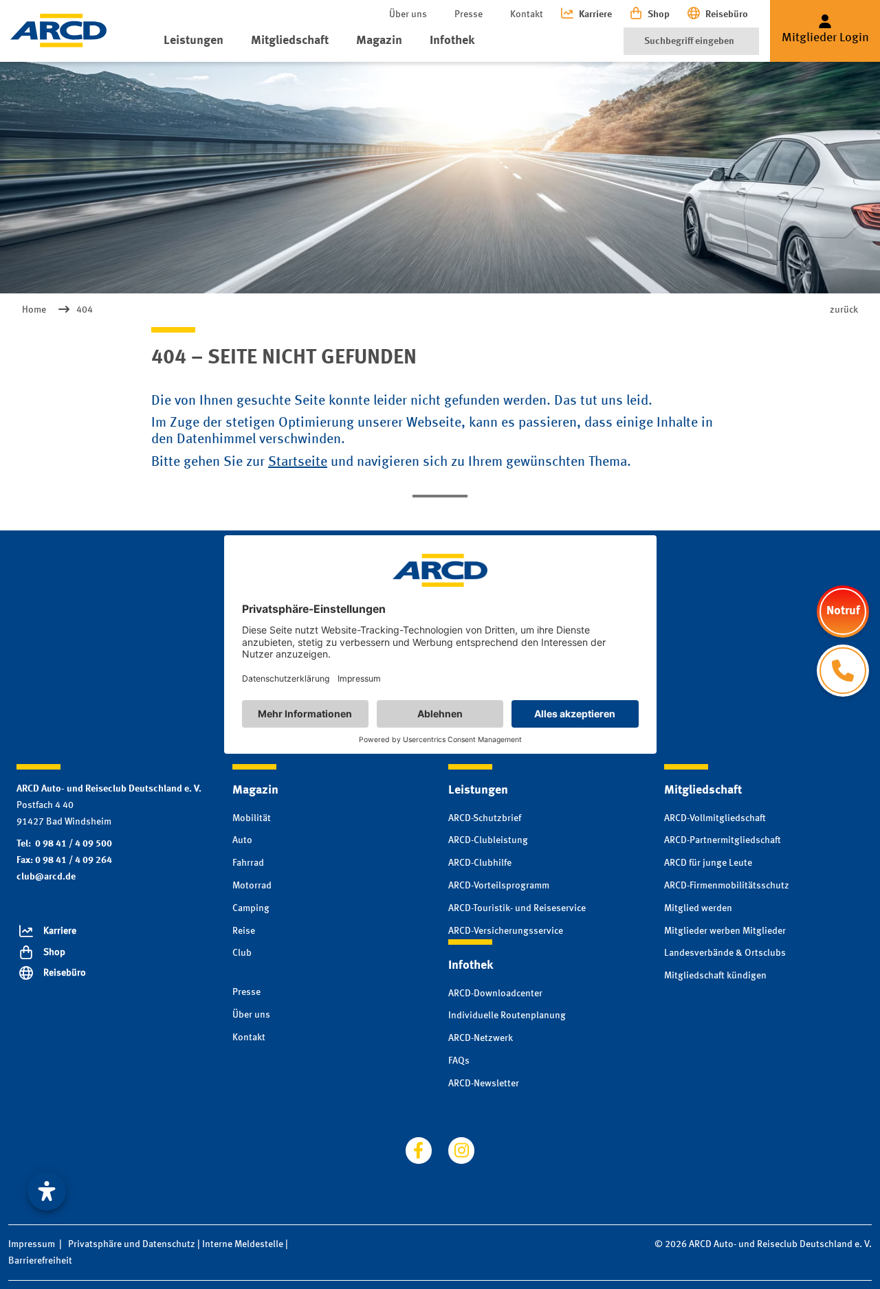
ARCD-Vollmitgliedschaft (715, 818)
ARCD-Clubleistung (488, 840)
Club (242, 953)
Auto (242, 840)
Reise (243, 931)
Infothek (452, 40)
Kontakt (526, 14)
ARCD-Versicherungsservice (505, 931)
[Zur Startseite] (58, 30)
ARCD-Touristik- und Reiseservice (517, 908)
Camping (251, 908)
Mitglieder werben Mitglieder (725, 931)
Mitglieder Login (825, 38)
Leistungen (193, 40)
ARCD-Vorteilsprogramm (498, 885)
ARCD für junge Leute (708, 863)
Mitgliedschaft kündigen (715, 975)
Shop (659, 14)
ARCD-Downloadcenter (495, 993)
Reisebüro (726, 14)
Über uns (408, 14)
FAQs (459, 1061)
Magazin (379, 40)
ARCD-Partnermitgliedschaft (722, 840)
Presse (468, 14)
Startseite (297, 462)
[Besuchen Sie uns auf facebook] (419, 1150)
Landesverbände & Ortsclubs (725, 953)
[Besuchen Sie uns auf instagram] (461, 1150)
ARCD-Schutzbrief (484, 818)
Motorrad (252, 885)
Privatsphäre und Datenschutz (131, 1244)
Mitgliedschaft (290, 40)
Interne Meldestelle (242, 1244)
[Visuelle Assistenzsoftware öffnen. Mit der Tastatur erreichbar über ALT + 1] (47, 1191)
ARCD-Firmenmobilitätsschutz (726, 885)
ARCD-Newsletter (483, 1083)
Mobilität (251, 818)
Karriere (595, 14)
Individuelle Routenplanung (507, 1015)
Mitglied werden (698, 908)
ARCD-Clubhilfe (480, 863)
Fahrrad (248, 863)
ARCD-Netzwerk (480, 1038)
